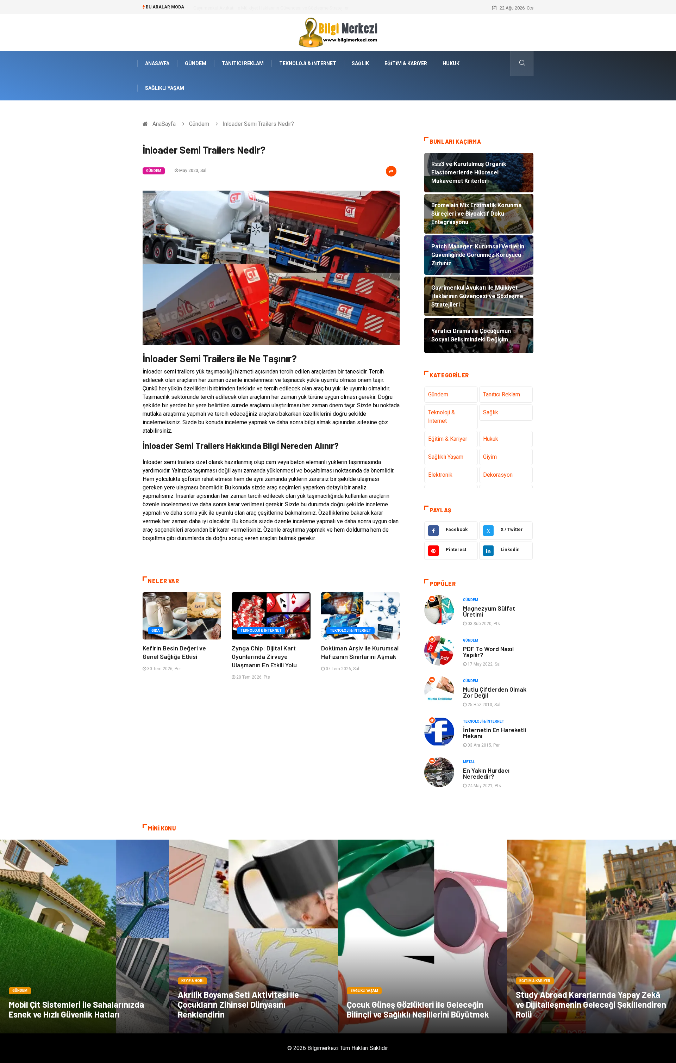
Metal (469, 762)
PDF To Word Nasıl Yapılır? (488, 652)
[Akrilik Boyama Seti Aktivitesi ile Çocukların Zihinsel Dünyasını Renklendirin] (253, 936)
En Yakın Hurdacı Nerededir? (486, 773)
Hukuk (451, 63)
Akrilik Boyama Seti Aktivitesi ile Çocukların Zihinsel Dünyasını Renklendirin (238, 1004)
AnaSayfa (157, 63)
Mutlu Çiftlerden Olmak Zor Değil (494, 692)
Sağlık (360, 63)
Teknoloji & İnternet (307, 63)
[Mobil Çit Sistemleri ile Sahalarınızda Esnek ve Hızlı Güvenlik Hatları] (84, 936)
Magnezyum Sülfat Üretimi (489, 611)
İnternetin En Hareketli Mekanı (494, 733)
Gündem (195, 63)
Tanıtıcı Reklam (243, 63)
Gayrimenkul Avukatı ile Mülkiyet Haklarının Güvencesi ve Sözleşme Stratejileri (271, 8)
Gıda (155, 630)
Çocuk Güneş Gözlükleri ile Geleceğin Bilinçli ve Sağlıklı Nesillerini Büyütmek (418, 1009)
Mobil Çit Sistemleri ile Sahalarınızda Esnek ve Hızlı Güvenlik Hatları (76, 1009)
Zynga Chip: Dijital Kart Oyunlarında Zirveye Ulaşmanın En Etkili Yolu (264, 656)
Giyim (490, 456)
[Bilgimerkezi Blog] (338, 32)
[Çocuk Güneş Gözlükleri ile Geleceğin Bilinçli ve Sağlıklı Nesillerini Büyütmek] (422, 936)
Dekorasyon (498, 474)
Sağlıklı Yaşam (164, 88)
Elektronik (440, 474)
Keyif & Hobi (192, 981)
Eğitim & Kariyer (405, 63)
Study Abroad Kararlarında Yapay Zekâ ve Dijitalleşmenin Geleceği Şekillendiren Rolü (591, 1004)
